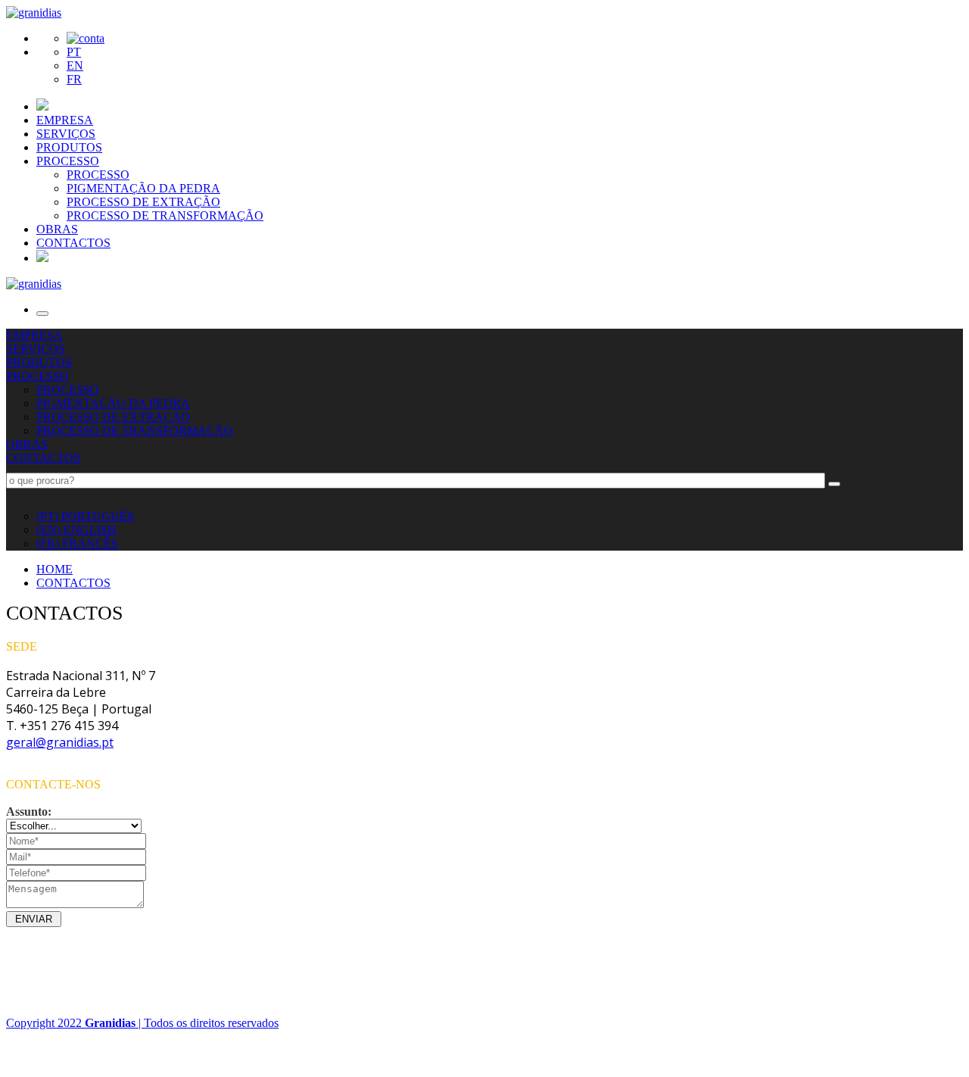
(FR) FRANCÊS (77, 543)
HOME (54, 569)
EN (75, 65)
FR (74, 79)
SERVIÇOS (65, 133)
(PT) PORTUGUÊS (85, 516)
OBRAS (57, 229)
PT (74, 51)
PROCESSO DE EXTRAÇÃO (143, 201)
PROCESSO (67, 161)
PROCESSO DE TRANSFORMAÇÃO (165, 215)
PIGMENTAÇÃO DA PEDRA (143, 188)
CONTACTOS (73, 242)
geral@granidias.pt (60, 742)
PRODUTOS (69, 147)
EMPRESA (64, 120)
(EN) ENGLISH (76, 529)
